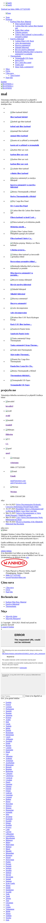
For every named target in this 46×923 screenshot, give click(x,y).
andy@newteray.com (18, 483)
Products (9, 19)
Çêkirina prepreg (21, 32)
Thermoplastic (15, 56)
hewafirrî (9, 406)
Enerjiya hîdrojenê (17, 39)
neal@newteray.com (18, 481)
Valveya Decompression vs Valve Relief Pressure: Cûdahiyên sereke (23, 514)
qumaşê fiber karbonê (19, 136)
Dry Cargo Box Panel (19, 206)
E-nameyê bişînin (7, 627)
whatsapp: (14, 463)
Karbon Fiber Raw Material (20, 22)
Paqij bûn (9, 78)
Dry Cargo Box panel (23, 63)
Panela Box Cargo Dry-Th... (21, 366)
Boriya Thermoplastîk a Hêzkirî (23, 196)
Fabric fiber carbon (22, 30)
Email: (13, 476)
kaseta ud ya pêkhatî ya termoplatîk (24, 145)
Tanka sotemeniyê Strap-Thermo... (24, 345)
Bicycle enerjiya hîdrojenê (25, 50)
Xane (8, 17)
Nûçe (8, 69)
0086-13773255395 (13, 575)
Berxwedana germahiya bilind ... (23, 261)
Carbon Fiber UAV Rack (24, 41)
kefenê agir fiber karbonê (20, 126)
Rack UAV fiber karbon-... (21, 324)
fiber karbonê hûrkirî (19, 117)
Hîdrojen (9, 434)
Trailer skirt (19, 65)
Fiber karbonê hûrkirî (23, 24)
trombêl (9, 425)
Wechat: (13, 492)
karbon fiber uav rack (19, 155)
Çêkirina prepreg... (18, 250)
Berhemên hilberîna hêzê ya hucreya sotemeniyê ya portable (28, 53)
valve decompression (23, 43)
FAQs (8, 71)
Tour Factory (15, 75)
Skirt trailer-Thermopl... (20, 355)
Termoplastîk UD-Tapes (24, 58)
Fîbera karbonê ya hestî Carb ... (23, 217)
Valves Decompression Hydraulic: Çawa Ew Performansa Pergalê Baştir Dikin (23, 505)
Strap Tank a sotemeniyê (24, 67)
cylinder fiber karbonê (19, 173)
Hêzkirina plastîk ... (18, 227)
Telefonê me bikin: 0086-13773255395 (15, 9)
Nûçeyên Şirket (11, 616)
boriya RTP (19, 60)
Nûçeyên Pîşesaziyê (13, 619)
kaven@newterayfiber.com (16, 577)
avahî (8, 416)
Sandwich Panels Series (19, 334)
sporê (8, 453)
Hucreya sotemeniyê (22, 45)
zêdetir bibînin (6, 551)
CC (7, 444)
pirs (27, 557)
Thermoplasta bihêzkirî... (20, 376)
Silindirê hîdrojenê (22, 47)
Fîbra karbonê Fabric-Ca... (21, 238)
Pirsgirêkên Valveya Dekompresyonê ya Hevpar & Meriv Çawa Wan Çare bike (24, 510)
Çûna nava (10, 73)
